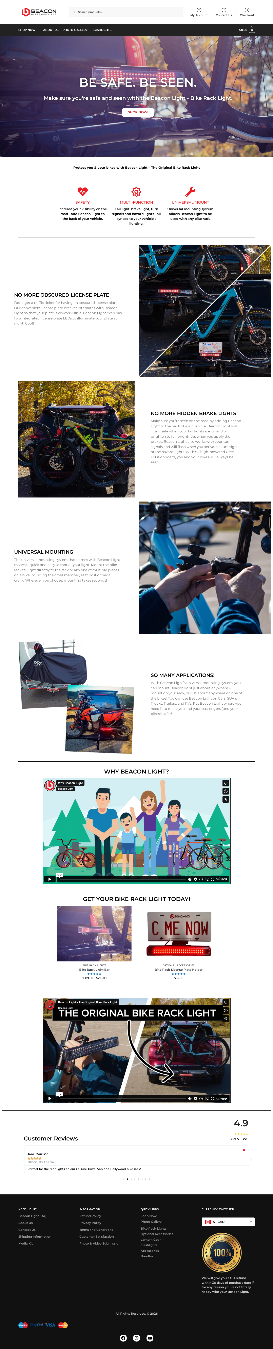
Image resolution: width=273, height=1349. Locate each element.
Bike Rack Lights (94, 965)
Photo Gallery (151, 1222)
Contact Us (224, 15)
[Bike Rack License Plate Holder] (179, 933)
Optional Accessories (179, 965)
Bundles (147, 1256)
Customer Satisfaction (96, 1236)
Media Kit (25, 1243)
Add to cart (178, 987)
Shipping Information (34, 1236)
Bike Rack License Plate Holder (178, 970)
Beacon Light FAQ (32, 1216)
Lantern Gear (151, 1240)
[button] (247, 30)
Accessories (150, 1251)
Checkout (247, 15)
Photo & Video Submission (99, 1243)
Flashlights (149, 1245)
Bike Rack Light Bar (94, 970)
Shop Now (149, 1216)
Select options (94, 987)
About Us (25, 1223)
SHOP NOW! (138, 112)
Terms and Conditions (96, 1230)
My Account (199, 15)
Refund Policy (90, 1216)
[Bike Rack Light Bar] (94, 933)
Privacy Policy (90, 1223)
